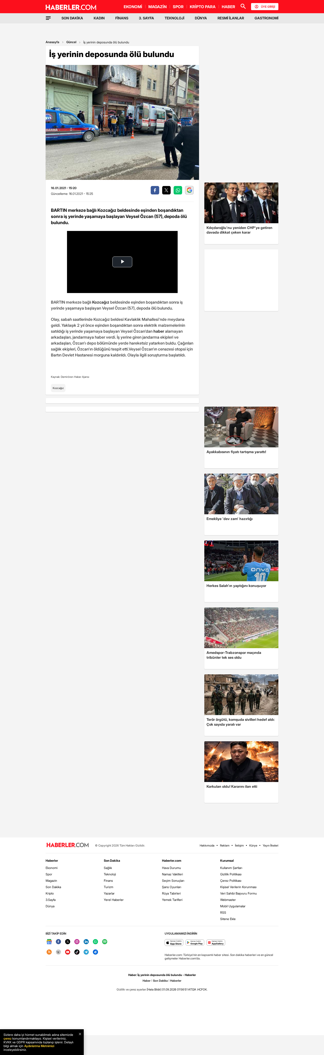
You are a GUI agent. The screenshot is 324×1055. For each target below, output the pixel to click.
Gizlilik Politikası (231, 874)
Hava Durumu (171, 868)
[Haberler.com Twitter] (67, 942)
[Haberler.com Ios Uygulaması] (174, 943)
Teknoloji (110, 874)
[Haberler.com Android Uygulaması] (195, 943)
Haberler (52, 860)
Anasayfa (52, 42)
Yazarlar (109, 893)
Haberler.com (171, 860)
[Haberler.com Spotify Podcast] (104, 942)
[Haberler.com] (68, 845)
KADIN (99, 18)
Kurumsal (227, 860)
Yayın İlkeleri (270, 845)
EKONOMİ (133, 6)
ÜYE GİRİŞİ (268, 6)
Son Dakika (53, 887)
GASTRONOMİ (266, 18)
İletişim (239, 845)
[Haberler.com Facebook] (58, 942)
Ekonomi (52, 868)
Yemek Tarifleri (172, 900)
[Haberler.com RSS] (49, 952)
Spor (49, 874)
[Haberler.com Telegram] (86, 952)
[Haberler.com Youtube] (67, 952)
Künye (253, 845)
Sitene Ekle (228, 919)
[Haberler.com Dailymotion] (95, 952)
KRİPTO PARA (203, 6)
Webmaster (228, 900)
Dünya (50, 906)
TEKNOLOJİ (174, 18)
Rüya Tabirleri (171, 893)
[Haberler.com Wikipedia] (58, 952)
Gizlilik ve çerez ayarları (131, 989)
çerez (7, 1038)
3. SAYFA (146, 18)
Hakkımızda (207, 845)
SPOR (178, 6)
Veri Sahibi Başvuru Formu (238, 893)
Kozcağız (58, 388)
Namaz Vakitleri (172, 874)
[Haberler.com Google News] (49, 942)
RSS (223, 912)
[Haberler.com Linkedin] (86, 942)
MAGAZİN (157, 6)
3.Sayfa (51, 900)
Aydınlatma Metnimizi (39, 1046)
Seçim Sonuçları (173, 880)
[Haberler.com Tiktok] (76, 952)
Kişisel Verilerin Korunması (238, 887)
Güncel (71, 42)
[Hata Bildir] (154, 989)
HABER (228, 6)
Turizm (108, 887)
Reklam (224, 845)
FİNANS (121, 18)
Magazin (51, 880)
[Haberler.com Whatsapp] (95, 942)
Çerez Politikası (230, 880)
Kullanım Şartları (231, 868)
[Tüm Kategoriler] (48, 18)
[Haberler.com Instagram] (76, 942)
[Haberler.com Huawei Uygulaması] (216, 943)
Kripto (50, 893)
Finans (108, 880)
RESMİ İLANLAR (231, 18)
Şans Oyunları (171, 887)
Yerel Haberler (114, 900)
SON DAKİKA (72, 18)
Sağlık (108, 868)
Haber (147, 980)
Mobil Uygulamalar (233, 906)
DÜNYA (201, 18)
